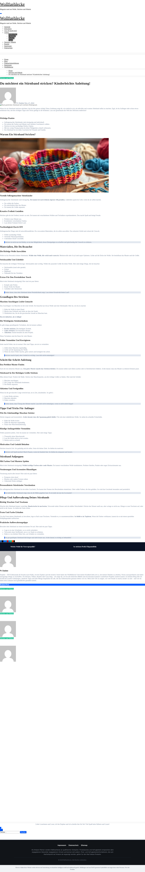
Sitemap (84, 845)
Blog (6, 61)
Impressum (8, 46)
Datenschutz (8, 48)
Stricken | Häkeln (10, 42)
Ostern (10, 40)
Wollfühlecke (8, 67)
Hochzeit (11, 38)
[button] (0, 51)
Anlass (6, 32)
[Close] (0, 56)
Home (6, 59)
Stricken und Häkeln (7, 78)
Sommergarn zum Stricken (9, 593)
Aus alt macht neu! (10, 31)
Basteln (6, 44)
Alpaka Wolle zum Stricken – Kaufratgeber (15, 642)
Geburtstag (12, 36)
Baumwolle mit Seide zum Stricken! (13, 618)
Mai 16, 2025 (26, 636)
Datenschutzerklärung (11, 63)
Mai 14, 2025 (26, 661)
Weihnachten (12, 34)
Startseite (7, 27)
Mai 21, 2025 (26, 612)
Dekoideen (8, 29)
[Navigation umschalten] (1, 13)
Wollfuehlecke (12, 4)
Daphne (21, 103)
